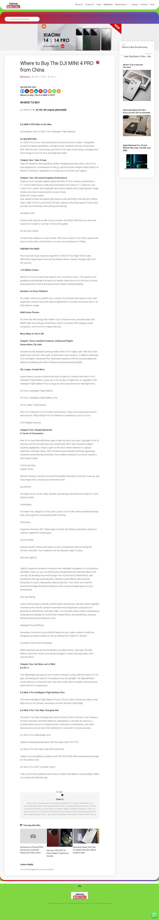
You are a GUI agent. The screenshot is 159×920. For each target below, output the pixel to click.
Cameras (144, 4)
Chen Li (53, 77)
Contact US (89, 4)
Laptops (134, 4)
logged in (34, 869)
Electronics (108, 4)
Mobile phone (120, 4)
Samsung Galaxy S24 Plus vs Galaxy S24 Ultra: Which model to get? (84, 850)
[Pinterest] (41, 91)
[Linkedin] (36, 91)
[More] (59, 91)
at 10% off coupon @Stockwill (51, 109)
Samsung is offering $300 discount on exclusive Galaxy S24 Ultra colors (31, 850)
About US (79, 4)
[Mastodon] (45, 91)
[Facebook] (22, 91)
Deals (98, 4)
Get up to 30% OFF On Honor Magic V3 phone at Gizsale (58, 853)
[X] (27, 91)
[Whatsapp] (54, 91)
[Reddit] (31, 91)
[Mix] (50, 91)
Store (152, 4)
